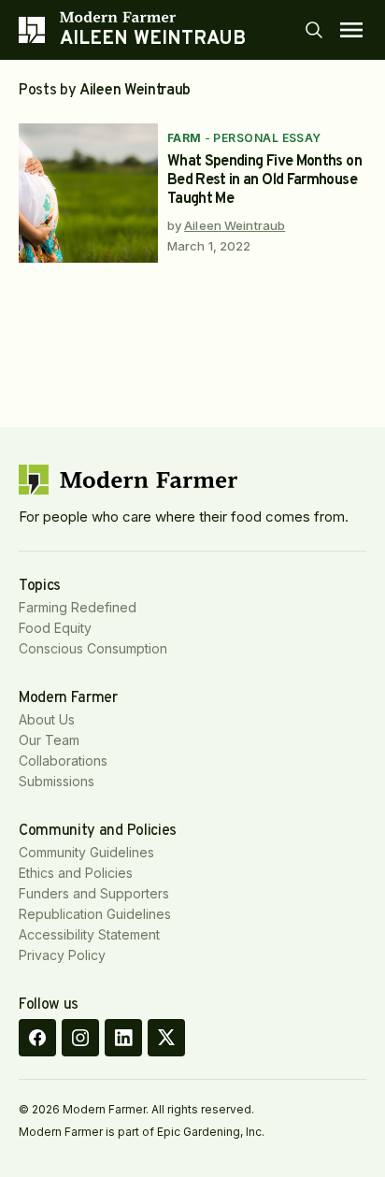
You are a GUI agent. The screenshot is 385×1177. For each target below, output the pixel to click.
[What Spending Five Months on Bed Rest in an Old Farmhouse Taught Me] (88, 193)
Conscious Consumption (93, 648)
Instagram (80, 1037)
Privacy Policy (62, 955)
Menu (351, 30)
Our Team (49, 740)
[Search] (314, 30)
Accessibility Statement (89, 934)
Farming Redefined (77, 607)
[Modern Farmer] (153, 16)
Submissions (56, 781)
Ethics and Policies (76, 873)
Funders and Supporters (94, 893)
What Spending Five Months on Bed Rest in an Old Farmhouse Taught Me (264, 180)
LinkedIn (123, 1037)
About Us (47, 719)
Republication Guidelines (95, 914)
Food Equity (55, 628)
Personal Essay (267, 138)
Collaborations (63, 760)
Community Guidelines (86, 852)
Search (314, 30)
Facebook (37, 1037)
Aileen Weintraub (234, 225)
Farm (184, 138)
